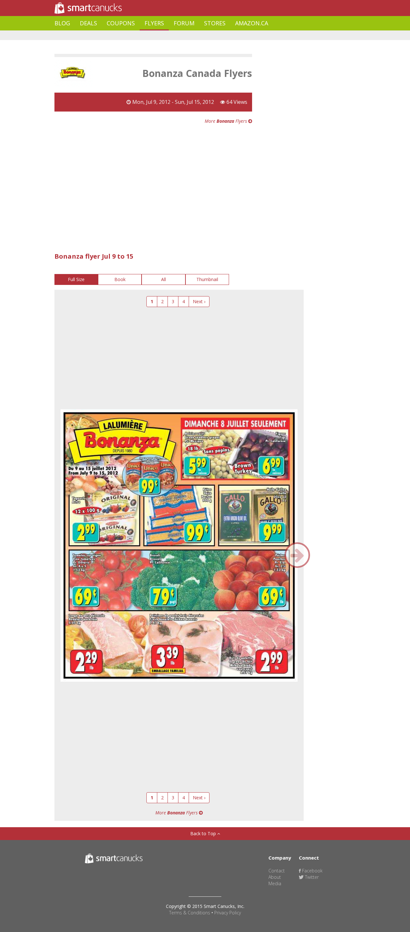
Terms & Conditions (189, 913)
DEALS (88, 23)
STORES (215, 23)
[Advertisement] (171, 35)
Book (120, 279)
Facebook (312, 871)
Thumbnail (207, 279)
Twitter (311, 877)
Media (274, 883)
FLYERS (154, 23)
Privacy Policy (227, 913)
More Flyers (226, 121)
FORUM (184, 23)
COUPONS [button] (121, 23)
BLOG (62, 23)
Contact (276, 871)
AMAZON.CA (251, 23)
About (274, 877)
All (163, 279)
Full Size (76, 279)
